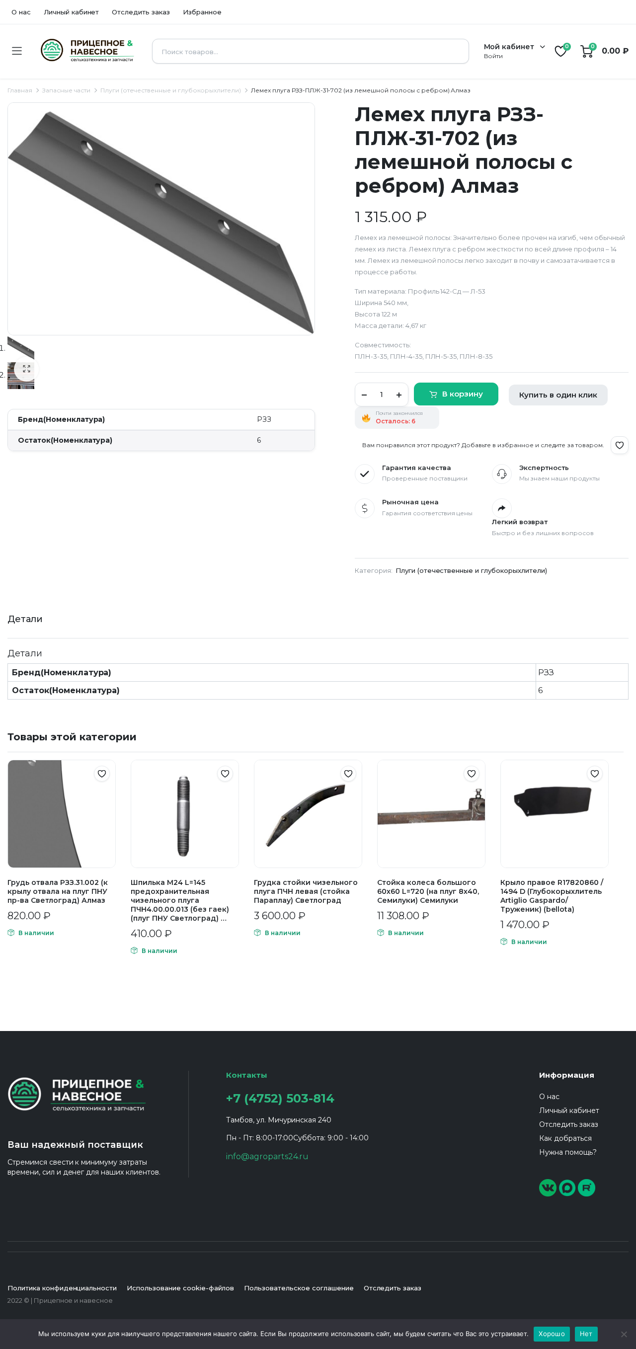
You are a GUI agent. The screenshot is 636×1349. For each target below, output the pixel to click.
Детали (25, 619)
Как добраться (565, 1138)
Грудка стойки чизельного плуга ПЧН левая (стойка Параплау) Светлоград (306, 891)
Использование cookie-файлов (180, 1288)
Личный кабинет (71, 12)
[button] (26, 369)
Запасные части (66, 90)
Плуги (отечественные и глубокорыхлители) (170, 90)
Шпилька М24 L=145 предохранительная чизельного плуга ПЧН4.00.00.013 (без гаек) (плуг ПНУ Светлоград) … (180, 900)
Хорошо (552, 1334)
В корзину (462, 393)
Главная (19, 90)
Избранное (202, 12)
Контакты (246, 1075)
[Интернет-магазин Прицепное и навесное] (86, 51)
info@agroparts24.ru (267, 1156)
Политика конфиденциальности (62, 1288)
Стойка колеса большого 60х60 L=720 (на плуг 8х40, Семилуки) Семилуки (428, 891)
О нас (21, 12)
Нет (586, 1334)
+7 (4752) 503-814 (280, 1098)
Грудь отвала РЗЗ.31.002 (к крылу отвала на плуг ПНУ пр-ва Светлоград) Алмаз (57, 891)
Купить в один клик (558, 394)
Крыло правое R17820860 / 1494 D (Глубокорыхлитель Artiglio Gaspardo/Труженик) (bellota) (551, 896)
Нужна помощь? (568, 1152)
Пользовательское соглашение (298, 1288)
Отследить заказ (141, 12)
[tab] (25, 619)
